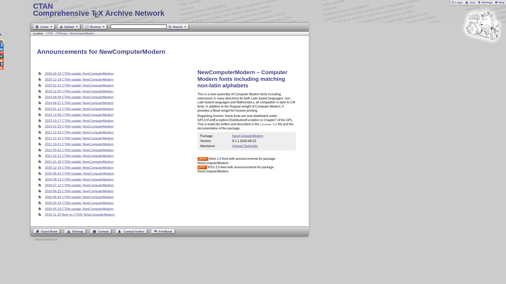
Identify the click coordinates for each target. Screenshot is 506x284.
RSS (202, 167)
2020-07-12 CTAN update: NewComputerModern (79, 185)
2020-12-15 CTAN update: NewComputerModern (79, 167)
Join (473, 2)
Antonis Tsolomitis (245, 146)
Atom (203, 158)
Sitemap (77, 231)
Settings (487, 2)
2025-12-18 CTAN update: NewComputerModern (79, 79)
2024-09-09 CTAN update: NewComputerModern (79, 97)
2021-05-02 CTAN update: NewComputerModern (79, 150)
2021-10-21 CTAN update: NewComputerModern (79, 144)
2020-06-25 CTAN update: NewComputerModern (79, 191)
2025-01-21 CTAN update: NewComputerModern (79, 85)
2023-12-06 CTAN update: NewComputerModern (79, 115)
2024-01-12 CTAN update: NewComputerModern (79, 109)
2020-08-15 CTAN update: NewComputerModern (79, 179)
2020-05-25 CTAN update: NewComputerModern (79, 203)
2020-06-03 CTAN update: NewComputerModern (79, 197)
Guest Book (49, 231)
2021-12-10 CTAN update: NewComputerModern (79, 138)
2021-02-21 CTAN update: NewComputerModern (79, 156)
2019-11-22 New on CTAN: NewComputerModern (80, 214)
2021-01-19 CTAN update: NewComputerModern (79, 161)
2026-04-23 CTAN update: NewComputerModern (79, 73)
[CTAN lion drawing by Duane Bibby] (482, 48)
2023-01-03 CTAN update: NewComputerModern (79, 126)
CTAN (49, 33)
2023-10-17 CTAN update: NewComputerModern (79, 120)
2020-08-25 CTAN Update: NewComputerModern (79, 173)
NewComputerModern (247, 136)
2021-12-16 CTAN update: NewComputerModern (79, 132)
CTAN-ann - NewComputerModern (75, 33)
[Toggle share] (1, 34)
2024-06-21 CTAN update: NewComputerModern (79, 103)
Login (459, 2)
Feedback (165, 231)
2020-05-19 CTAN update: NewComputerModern (79, 209)
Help (501, 2)
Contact (103, 231)
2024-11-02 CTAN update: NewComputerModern (79, 91)
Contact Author (133, 231)
